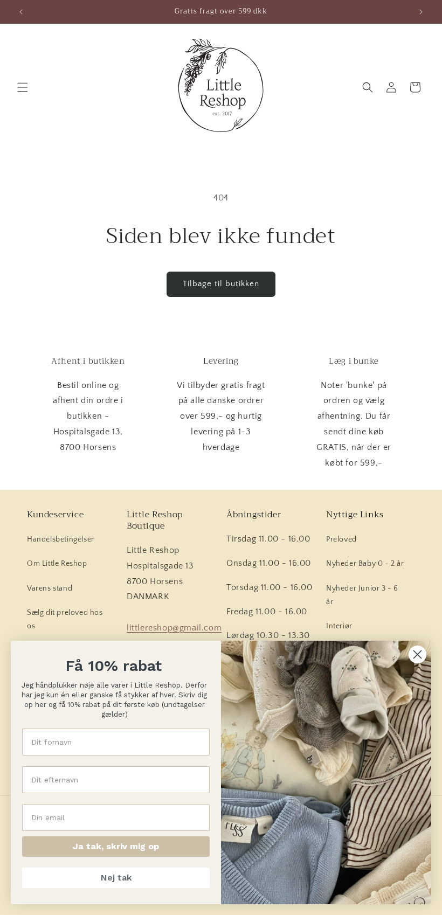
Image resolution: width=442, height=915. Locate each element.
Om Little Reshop (57, 563)
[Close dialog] (417, 654)
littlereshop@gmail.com (174, 628)
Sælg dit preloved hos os (65, 619)
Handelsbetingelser (60, 539)
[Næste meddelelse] (421, 12)
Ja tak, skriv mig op (116, 846)
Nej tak (116, 877)
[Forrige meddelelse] (21, 12)
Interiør (339, 626)
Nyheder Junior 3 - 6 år (362, 595)
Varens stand (49, 588)
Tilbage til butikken (221, 283)
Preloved (341, 539)
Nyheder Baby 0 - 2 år (365, 563)
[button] (22, 87)
